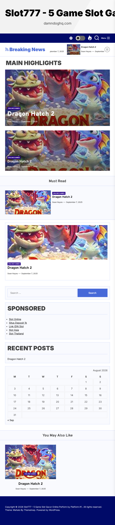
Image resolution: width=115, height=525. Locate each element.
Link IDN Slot (16, 326)
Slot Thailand (16, 333)
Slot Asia (14, 329)
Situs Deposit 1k (18, 322)
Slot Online (15, 319)
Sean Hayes (82, 51)
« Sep (10, 420)
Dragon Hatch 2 (84, 47)
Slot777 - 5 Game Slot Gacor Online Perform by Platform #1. (57, 13)
